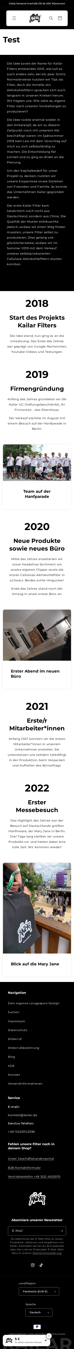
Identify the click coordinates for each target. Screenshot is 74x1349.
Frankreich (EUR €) (35, 1291)
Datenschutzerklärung (47, 1253)
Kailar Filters (40, 1334)
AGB (11, 1066)
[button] (14, 18)
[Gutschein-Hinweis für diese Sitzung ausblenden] (49, 1336)
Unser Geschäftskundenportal (31, 1158)
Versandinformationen (25, 1083)
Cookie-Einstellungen (17, 1334)
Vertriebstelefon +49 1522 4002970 (34, 1176)
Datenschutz (17, 1030)
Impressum (16, 1021)
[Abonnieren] (61, 1231)
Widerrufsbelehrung (23, 1048)
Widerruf (15, 1039)
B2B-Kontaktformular (24, 1167)
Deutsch (35, 1312)
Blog (11, 1057)
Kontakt (14, 1074)
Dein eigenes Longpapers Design (34, 1003)
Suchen (14, 1012)
